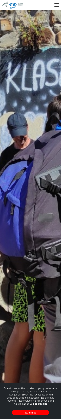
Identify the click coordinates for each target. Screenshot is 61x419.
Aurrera (30, 412)
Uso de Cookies (38, 403)
